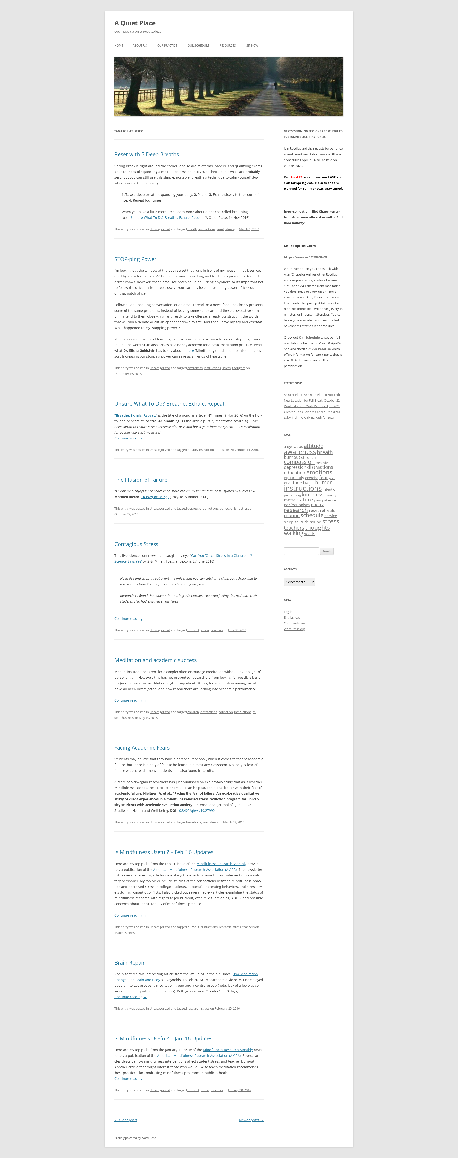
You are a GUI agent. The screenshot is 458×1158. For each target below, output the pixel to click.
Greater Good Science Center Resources (312, 412)
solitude (301, 522)
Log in (288, 612)
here (190, 350)
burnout (193, 630)
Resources (228, 45)
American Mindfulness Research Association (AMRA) (195, 869)
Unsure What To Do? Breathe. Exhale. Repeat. (167, 217)
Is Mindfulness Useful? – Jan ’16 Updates (163, 1038)
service (330, 515)
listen (229, 350)
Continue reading (130, 438)
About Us (140, 45)
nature (305, 499)
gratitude (293, 482)
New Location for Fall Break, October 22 (312, 400)
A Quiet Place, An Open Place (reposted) (312, 394)
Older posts (125, 1120)
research (225, 927)
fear (205, 822)
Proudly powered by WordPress (135, 1138)
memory (330, 495)
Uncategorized (160, 229)
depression (195, 508)
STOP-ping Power (135, 258)
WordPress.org (294, 629)
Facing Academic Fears (142, 747)
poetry (317, 504)
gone (332, 478)
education (226, 712)
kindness (312, 494)
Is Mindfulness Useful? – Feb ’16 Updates (163, 851)
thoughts (238, 368)
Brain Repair (129, 962)
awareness (195, 368)
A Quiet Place (135, 23)
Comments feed (295, 623)
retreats (327, 510)
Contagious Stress (136, 544)
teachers (217, 630)
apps (298, 446)
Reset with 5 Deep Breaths (146, 154)
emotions (211, 508)
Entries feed (292, 617)
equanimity (294, 477)
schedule (312, 515)
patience (329, 500)
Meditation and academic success (155, 659)
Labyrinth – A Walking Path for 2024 (309, 417)
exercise (311, 477)
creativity (322, 462)
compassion (299, 461)
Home (118, 45)
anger (288, 446)
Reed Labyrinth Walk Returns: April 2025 (312, 406)
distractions (208, 712)
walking (293, 533)
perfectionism (229, 508)
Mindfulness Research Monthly (221, 863)
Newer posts (251, 1120)
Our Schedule (198, 45)
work (309, 533)
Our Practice (167, 45)
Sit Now (252, 45)
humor (323, 482)
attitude (313, 445)
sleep (288, 522)
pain (317, 500)
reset (220, 229)
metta (290, 500)
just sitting (292, 495)
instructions (206, 229)
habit (308, 482)
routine (292, 515)
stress (229, 229)
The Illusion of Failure (140, 479)
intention (330, 489)
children (193, 712)
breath (192, 229)
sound (315, 522)
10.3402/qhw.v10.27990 (196, 810)
